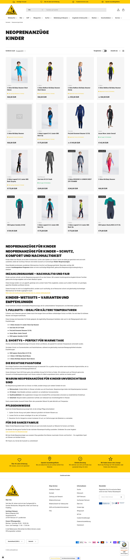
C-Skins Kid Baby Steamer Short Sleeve (17, 89)
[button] (123, 10)
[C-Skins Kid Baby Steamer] (19, 116)
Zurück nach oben (65, 475)
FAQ (50, 511)
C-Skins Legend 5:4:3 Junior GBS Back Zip (48, 134)
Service (117, 18)
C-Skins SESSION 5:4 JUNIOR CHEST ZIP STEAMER (80, 180)
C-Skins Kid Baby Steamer (15, 133)
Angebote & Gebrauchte (79, 18)
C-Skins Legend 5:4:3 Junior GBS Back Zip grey (17, 180)
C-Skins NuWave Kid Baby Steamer (109, 88)
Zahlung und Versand (56, 496)
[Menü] (127, 542)
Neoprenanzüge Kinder (17, 22)
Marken (94, 18)
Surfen (47, 18)
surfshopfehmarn (13, 550)
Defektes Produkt (54, 489)
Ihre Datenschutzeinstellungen (68, 558)
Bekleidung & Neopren (61, 18)
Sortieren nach (10, 51)
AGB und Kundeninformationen (59, 507)
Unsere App (80, 507)
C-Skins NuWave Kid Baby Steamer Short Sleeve (49, 89)
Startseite (8, 22)
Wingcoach (80, 511)
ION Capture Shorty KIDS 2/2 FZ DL (109, 225)
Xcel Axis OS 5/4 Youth (45, 179)
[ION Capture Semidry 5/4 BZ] (19, 208)
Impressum (80, 525)
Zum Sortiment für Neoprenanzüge (16, 431)
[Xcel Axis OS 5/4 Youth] (50, 162)
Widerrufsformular (54, 500)
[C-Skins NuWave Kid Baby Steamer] (110, 70)
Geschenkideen (106, 18)
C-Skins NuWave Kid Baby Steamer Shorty (79, 89)
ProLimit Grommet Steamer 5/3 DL (79, 133)
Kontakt (51, 493)
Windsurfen (11, 18)
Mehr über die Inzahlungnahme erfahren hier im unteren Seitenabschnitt (28, 293)
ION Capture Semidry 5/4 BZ (16, 225)
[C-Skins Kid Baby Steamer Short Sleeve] (19, 70)
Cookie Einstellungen (83, 518)
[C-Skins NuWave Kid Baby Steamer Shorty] (80, 70)
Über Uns (80, 504)
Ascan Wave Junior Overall (106, 133)
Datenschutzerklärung (84, 521)
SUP (27, 18)
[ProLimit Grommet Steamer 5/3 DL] (80, 116)
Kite (21, 18)
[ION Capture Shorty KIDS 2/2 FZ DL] (110, 208)
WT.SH (79, 514)
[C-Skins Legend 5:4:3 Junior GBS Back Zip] (50, 116)
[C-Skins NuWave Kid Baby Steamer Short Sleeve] (50, 70)
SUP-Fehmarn (81, 496)
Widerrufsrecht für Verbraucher (58, 504)
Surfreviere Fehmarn (83, 500)
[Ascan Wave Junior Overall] (110, 116)
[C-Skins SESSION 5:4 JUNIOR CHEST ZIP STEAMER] (80, 162)
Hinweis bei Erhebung (55, 558)
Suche (79, 489)
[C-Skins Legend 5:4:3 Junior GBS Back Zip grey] (19, 162)
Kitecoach (80, 493)
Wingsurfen (37, 18)
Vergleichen (97, 51)
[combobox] (66, 10)
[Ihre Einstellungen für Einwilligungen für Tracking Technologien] (2, 557)
